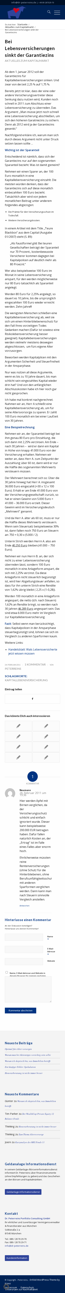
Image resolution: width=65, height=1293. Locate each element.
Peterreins (13, 668)
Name (50, 938)
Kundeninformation (17, 1258)
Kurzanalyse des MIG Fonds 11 (30, 1142)
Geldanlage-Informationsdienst (23, 1191)
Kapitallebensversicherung (26, 680)
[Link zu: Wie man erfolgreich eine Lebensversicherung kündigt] (46, 726)
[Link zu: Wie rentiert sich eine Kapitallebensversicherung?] (18, 726)
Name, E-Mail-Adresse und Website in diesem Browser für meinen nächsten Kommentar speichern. (28, 976)
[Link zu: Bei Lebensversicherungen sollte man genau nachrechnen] (18, 736)
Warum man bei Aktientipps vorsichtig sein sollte (28, 1054)
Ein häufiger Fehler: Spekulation (20, 1066)
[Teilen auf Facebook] (32, 698)
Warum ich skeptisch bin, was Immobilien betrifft (27, 1061)
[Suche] (47, 12)
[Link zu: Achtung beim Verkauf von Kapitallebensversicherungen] (18, 757)
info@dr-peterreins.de (23, 2)
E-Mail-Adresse (51, 951)
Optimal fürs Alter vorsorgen (18, 1049)
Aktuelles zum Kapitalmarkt (27, 60)
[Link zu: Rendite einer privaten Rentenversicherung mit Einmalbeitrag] (18, 747)
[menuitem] (47, 12)
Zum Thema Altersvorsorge (31, 1134)
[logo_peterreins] (27, 12)
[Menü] (55, 12)
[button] (6, 1286)
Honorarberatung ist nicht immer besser (23, 1073)
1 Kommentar (35, 664)
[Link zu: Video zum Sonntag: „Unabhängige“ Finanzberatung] (46, 747)
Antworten (24, 905)
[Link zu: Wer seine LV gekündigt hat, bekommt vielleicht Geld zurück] (46, 757)
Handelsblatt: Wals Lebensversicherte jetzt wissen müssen (32, 651)
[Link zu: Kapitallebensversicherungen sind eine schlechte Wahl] (46, 736)
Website (51, 961)
